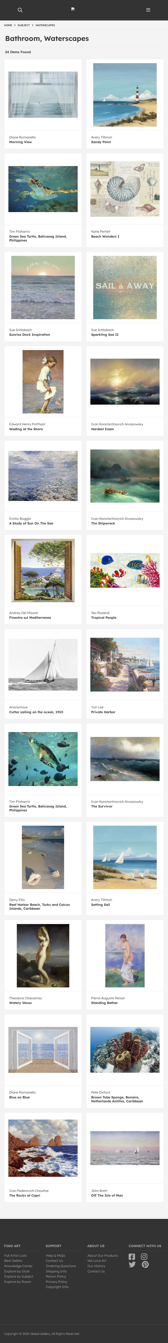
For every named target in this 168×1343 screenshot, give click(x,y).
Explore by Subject (18, 1276)
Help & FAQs (55, 1255)
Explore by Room (17, 1282)
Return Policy (56, 1276)
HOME (8, 25)
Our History (96, 1266)
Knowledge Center (18, 1266)
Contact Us (54, 1261)
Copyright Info (57, 1287)
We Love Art (96, 1261)
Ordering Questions (61, 1266)
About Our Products (102, 1255)
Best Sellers (13, 1261)
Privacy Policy (56, 1282)
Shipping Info (56, 1271)
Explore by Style (17, 1271)
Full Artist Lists (15, 1255)
